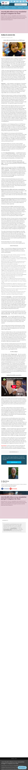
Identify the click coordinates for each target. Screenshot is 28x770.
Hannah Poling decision (10, 152)
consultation (13, 528)
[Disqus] (14, 549)
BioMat (8, 65)
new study (7, 169)
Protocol (10, 7)
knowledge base (7, 529)
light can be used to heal (5, 313)
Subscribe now (14, 462)
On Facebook (6, 488)
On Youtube (14, 488)
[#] (4, 4)
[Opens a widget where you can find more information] (22, 767)
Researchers (3, 83)
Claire (2, 248)
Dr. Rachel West (4, 316)
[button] (25, 4)
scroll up (13, 758)
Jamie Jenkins (8, 296)
